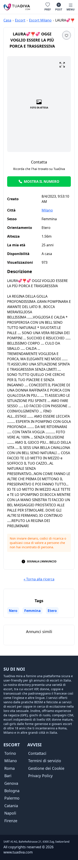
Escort (20, 20)
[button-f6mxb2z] (62, 65)
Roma (9, 768)
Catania (11, 805)
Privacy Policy (40, 775)
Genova (11, 783)
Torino (10, 753)
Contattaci (37, 753)
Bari (7, 775)
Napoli (10, 813)
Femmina (32, 610)
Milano (47, 210)
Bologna (12, 790)
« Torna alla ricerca (39, 579)
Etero (52, 610)
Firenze (10, 820)
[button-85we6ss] (66, 35)
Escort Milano (40, 20)
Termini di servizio (44, 760)
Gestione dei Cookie (46, 768)
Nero (13, 610)
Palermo (12, 798)
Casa (7, 20)
